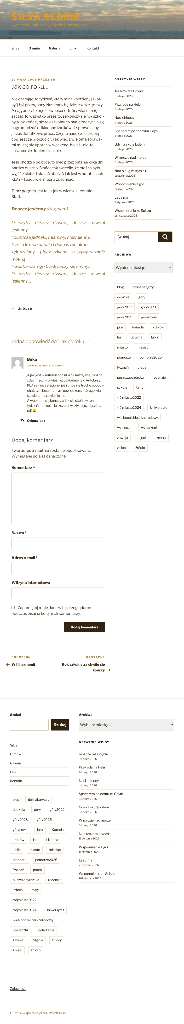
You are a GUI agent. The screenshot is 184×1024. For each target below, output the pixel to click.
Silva (15, 48)
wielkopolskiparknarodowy (137, 417)
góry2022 (124, 307)
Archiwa (85, 715)
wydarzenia (150, 427)
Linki (73, 48)
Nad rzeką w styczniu (131, 171)
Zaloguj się (18, 988)
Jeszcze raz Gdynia (129, 91)
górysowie (149, 317)
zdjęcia (142, 438)
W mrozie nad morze (130, 157)
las (119, 337)
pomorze (124, 357)
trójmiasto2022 (129, 397)
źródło (25, 308)
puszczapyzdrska (130, 377)
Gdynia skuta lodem (130, 144)
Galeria (54, 48)
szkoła (122, 387)
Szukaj (15, 715)
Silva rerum (46, 16)
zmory (161, 438)
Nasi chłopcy (124, 117)
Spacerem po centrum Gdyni (136, 131)
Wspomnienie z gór (129, 184)
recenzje (159, 377)
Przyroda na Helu (128, 104)
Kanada (138, 327)
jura (120, 327)
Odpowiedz (36, 421)
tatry (139, 387)
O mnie (34, 48)
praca (142, 367)
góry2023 (148, 307)
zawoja (122, 438)
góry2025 (124, 317)
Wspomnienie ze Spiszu (133, 210)
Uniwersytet (159, 407)
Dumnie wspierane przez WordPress (38, 1013)
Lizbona (136, 337)
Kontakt (92, 48)
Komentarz (23, 467)
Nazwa (19, 532)
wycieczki (124, 427)
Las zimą (121, 197)
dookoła (123, 297)
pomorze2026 (151, 357)
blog (120, 287)
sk (53, 79)
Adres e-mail (25, 558)
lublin (155, 337)
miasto (122, 347)
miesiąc (143, 347)
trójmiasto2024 (129, 407)
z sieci (121, 448)
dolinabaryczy (143, 287)
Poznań (123, 367)
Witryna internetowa (31, 582)
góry (141, 297)
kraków (158, 327)
